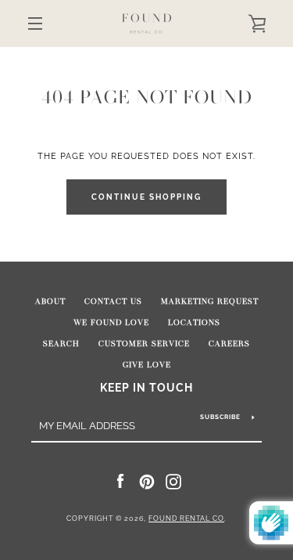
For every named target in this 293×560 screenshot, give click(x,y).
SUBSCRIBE (220, 417)
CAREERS (229, 344)
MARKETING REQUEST (210, 301)
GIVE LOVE (147, 365)
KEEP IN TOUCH (146, 387)
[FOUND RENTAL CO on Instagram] (173, 480)
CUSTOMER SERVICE (144, 344)
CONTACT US (113, 301)
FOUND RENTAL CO (186, 518)
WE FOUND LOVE (111, 322)
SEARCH (61, 344)
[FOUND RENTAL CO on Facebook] (120, 480)
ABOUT (50, 301)
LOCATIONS (194, 322)
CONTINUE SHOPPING (146, 197)
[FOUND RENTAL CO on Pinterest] (147, 480)
